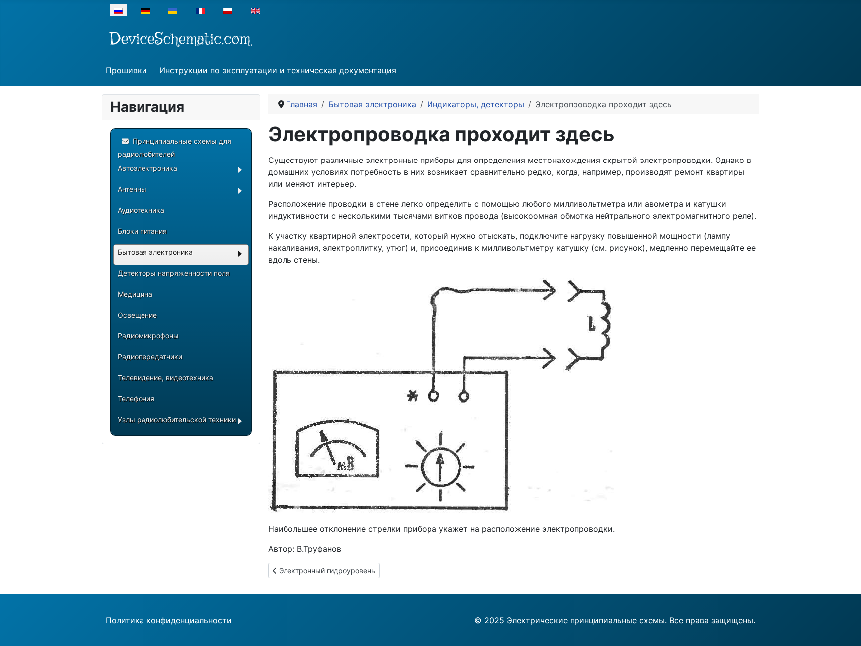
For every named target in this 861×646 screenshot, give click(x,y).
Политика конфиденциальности (169, 620)
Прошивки (126, 70)
